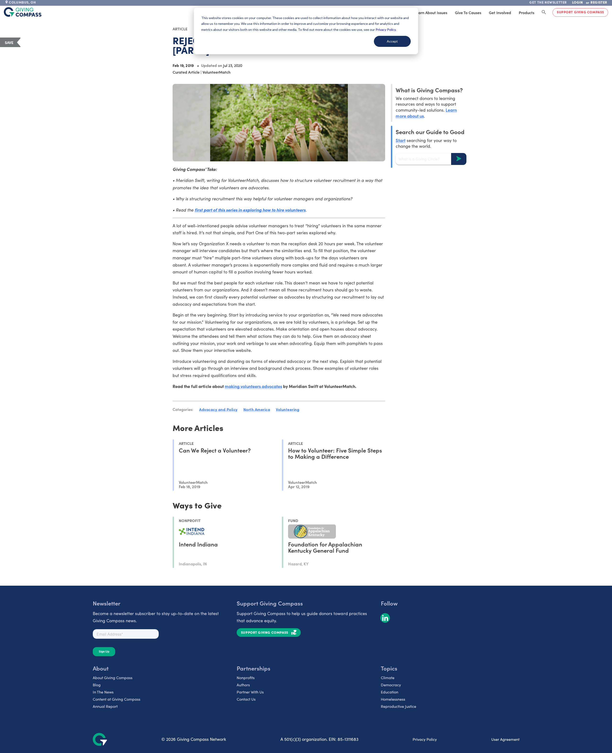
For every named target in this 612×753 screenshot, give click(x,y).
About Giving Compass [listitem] (112, 677)
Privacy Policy (425, 739)
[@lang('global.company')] (23, 12)
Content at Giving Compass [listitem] (116, 699)
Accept (392, 41)
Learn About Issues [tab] (430, 12)
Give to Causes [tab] (468, 12)
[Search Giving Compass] (544, 12)
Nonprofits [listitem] (246, 677)
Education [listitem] (389, 691)
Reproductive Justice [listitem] (398, 706)
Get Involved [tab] (500, 12)
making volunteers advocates (253, 386)
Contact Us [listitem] (246, 699)
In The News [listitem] (103, 691)
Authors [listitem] (243, 684)
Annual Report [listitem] (105, 706)
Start (400, 140)
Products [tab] (526, 12)
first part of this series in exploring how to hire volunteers (250, 210)
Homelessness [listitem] (393, 699)
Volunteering (287, 409)
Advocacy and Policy (218, 409)
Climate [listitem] (387, 677)
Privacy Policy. (386, 29)
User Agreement (505, 739)
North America (256, 409)
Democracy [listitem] (391, 684)
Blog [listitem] (97, 684)
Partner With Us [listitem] (250, 691)
